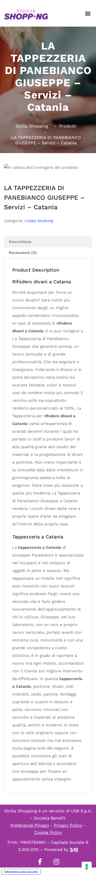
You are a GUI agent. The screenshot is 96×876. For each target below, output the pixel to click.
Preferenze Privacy (29, 825)
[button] (87, 13)
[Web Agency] (74, 849)
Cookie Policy (48, 832)
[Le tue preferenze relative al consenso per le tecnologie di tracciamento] (87, 867)
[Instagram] (56, 861)
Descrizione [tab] (20, 241)
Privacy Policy (68, 825)
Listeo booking (39, 220)
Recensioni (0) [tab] (23, 252)
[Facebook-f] (40, 861)
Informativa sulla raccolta (21, 871)
